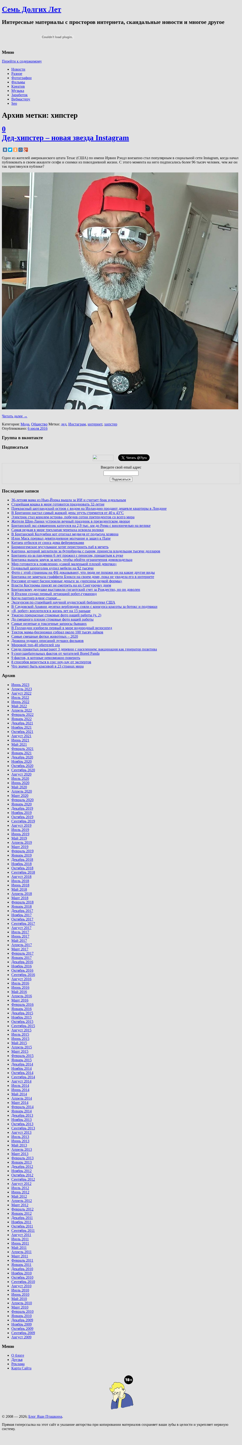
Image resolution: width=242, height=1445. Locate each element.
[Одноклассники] (15, 150)
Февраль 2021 (22, 749)
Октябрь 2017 (22, 919)
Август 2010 (21, 1286)
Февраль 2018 (22, 902)
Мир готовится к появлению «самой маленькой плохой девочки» (64, 564)
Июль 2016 (20, 983)
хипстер (110, 424)
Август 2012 (21, 1184)
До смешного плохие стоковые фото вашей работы (52, 619)
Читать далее (14, 416)
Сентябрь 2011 (23, 1230)
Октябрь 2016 (22, 970)
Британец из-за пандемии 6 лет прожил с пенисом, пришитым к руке (67, 555)
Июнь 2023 (20, 685)
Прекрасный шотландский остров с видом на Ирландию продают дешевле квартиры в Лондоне (89, 508)
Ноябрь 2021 (21, 727)
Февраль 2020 (22, 800)
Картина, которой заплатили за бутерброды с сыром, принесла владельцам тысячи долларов (85, 551)
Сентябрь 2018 (23, 872)
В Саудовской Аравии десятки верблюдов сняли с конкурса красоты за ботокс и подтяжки (84, 607)
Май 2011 (19, 1248)
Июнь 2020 (20, 783)
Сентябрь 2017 (23, 923)
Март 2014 (19, 1103)
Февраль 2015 (22, 1056)
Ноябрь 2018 (21, 864)
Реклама (18, 1364)
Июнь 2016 (20, 987)
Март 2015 (19, 1051)
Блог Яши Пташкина (45, 1416)
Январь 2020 (21, 804)
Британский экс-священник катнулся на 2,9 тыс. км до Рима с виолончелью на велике (81, 526)
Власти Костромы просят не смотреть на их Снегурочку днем (61, 585)
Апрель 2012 (21, 1201)
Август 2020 (21, 774)
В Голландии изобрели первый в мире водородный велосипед (61, 628)
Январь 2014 (21, 1111)
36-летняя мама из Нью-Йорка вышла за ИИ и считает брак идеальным (68, 500)
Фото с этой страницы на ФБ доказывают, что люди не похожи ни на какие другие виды (83, 572)
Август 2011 (21, 1235)
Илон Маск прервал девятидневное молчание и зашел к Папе (61, 538)
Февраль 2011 (22, 1260)
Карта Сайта (21, 1368)
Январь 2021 (21, 753)
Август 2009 (21, 1337)
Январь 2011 (21, 1265)
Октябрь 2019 (22, 817)
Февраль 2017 (22, 953)
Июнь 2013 (20, 1141)
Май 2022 (19, 706)
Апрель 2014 (21, 1098)
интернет (95, 424)
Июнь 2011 (20, 1243)
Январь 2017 (21, 958)
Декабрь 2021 (22, 723)
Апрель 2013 (21, 1149)
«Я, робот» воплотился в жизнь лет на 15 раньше (51, 611)
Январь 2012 (21, 1213)
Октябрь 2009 (22, 1329)
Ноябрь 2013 (21, 1120)
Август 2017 (21, 928)
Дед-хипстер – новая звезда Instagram (65, 137)
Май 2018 (19, 889)
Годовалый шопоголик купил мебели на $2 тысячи (52, 568)
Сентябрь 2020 (23, 770)
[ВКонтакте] (5, 150)
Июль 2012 (20, 1188)
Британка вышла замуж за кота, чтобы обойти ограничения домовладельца (71, 560)
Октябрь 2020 (22, 766)
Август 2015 (21, 1030)
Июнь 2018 (20, 885)
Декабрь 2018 (22, 860)
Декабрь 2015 (22, 1013)
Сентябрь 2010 (23, 1282)
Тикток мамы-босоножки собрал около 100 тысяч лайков (57, 632)
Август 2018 (21, 877)
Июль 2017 (20, 932)
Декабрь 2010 (22, 1269)
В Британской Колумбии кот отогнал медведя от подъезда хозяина (64, 534)
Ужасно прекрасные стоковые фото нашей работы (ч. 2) (56, 615)
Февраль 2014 (22, 1107)
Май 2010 (19, 1299)
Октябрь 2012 (22, 1175)
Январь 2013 (21, 1162)
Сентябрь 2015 (23, 1026)
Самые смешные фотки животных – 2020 (44, 636)
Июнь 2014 (20, 1090)
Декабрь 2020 (22, 757)
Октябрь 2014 (22, 1073)
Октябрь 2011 (22, 1226)
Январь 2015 (21, 1060)
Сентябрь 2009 (23, 1333)
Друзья (16, 1360)
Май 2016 (19, 992)
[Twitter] (10, 150)
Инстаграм (77, 424)
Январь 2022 (21, 719)
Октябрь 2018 (22, 868)
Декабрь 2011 (22, 1218)
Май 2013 (19, 1145)
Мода (25, 424)
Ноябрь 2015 (21, 1017)
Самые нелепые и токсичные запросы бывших (49, 624)
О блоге (17, 1355)
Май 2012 (19, 1196)
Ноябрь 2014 (21, 1068)
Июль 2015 (20, 1034)
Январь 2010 (21, 1316)
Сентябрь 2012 (23, 1179)
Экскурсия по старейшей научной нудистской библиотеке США (63, 602)
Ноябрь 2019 (21, 813)
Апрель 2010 (21, 1303)
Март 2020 (19, 796)
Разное (16, 74)
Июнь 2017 (20, 936)
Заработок (19, 95)
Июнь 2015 (20, 1039)
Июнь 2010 (20, 1294)
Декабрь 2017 (22, 911)
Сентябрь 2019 (23, 821)
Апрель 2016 (21, 996)
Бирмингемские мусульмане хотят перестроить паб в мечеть (59, 547)
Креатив (18, 86)
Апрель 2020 (21, 791)
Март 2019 (19, 847)
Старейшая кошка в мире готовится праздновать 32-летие (57, 504)
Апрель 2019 (21, 842)
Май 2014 (19, 1094)
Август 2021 (21, 736)
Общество (39, 424)
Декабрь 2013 (22, 1115)
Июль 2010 (20, 1290)
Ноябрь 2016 (21, 966)
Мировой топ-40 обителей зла (35, 645)
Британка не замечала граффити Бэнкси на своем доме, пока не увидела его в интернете (82, 577)
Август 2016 (21, 979)
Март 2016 (19, 1000)
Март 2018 (19, 898)
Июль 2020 (20, 779)
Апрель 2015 (21, 1047)
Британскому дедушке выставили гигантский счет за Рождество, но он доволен (75, 589)
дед (63, 424)
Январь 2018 (21, 906)
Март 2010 (19, 1307)
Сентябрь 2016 (23, 975)
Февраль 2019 (22, 851)
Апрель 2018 (21, 894)
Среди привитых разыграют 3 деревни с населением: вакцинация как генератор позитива (84, 649)
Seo (14, 103)
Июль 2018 (20, 881)
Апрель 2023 (21, 689)
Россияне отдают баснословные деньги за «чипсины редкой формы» (66, 581)
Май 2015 (19, 1043)
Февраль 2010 (22, 1312)
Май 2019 (19, 838)
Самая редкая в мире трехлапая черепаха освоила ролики (57, 530)
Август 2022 (21, 693)
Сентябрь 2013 (23, 1128)
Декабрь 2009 (22, 1320)
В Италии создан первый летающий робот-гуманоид (54, 594)
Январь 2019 (21, 855)
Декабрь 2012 (22, 1167)
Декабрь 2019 (22, 808)
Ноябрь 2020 (21, 761)
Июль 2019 (20, 830)
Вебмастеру (20, 99)
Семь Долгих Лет (31, 9)
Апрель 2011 (21, 1252)
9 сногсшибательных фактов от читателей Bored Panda (55, 653)
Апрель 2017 (21, 945)
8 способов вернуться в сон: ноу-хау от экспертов (51, 662)
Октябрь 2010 (22, 1277)
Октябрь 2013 (22, 1124)
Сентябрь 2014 (23, 1077)
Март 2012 (19, 1205)
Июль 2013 (20, 1137)
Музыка (17, 91)
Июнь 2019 (20, 834)
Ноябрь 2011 (21, 1222)
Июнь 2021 (20, 740)
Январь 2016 (21, 1009)
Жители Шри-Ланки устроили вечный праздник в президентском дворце (70, 521)
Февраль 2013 (22, 1158)
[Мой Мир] (20, 150)
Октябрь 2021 (22, 732)
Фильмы (18, 82)
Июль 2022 (20, 697)
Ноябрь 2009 (21, 1324)
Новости (18, 69)
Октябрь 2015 (22, 1022)
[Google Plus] (26, 150)
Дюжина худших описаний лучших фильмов (47, 641)
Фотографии (21, 78)
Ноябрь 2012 (21, 1171)
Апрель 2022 (21, 710)
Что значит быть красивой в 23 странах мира (47, 666)
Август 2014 (21, 1081)
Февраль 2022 (22, 715)
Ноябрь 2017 (21, 915)
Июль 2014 (20, 1086)
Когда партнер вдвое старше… (36, 598)
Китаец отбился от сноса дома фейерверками (47, 543)
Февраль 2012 (22, 1209)
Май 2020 (19, 787)
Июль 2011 (20, 1239)
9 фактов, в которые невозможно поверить (45, 658)
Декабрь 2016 (22, 962)
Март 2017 (19, 949)
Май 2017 (19, 941)
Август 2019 (21, 825)
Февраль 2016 (22, 1004)
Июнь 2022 (20, 702)
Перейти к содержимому (22, 61)
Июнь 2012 (20, 1192)
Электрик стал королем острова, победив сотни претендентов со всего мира (72, 517)
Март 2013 (19, 1154)
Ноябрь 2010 (21, 1273)
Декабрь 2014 (22, 1064)
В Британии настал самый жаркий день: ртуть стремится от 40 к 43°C (67, 513)
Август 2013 (21, 1132)
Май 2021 (19, 744)
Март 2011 (19, 1256)
